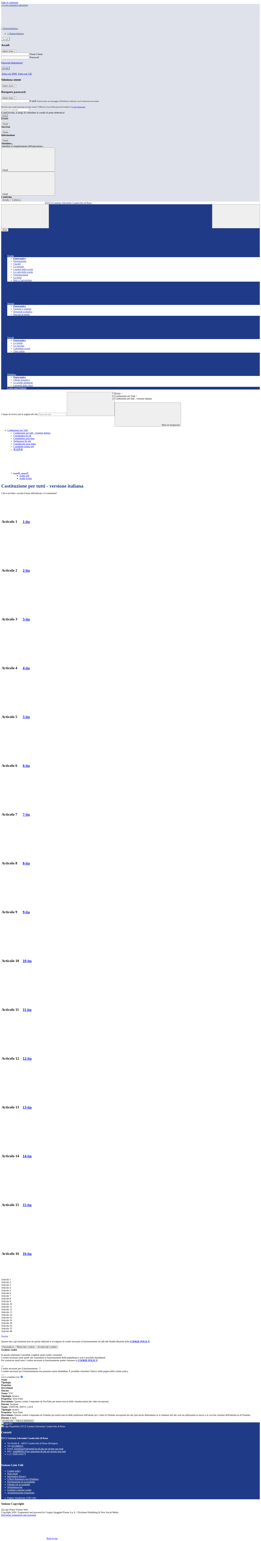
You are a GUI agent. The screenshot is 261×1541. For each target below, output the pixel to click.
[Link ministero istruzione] (14, 5)
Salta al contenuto (9, 2)
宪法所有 (18, 449)
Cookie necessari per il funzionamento (19, 1368)
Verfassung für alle (22, 441)
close (4, 230)
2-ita (26, 570)
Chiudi (5, 124)
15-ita (27, 1205)
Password (34, 57)
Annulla (5, 200)
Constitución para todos (24, 444)
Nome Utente (36, 54)
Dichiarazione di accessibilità (21, 1482)
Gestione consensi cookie (19, 1490)
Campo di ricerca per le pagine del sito (19, 414)
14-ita (27, 1156)
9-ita (26, 912)
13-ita (27, 1107)
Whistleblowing (14, 1487)
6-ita (26, 766)
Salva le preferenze (24, 1421)
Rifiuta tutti (26, 1347)
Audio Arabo (25, 478)
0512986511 (17, 1446)
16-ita (27, 1254)
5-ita (26, 717)
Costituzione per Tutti (125, 396)
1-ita (26, 522)
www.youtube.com (10, 1377)
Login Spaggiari (78, 107)
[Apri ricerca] (236, 216)
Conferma (16, 200)
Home (118, 393)
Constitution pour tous (23, 438)
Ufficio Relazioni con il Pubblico (23, 1479)
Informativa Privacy (16, 1476)
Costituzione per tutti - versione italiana (31, 433)
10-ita (27, 961)
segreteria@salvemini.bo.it (38, 1448)
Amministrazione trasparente (20, 1492)
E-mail (33, 101)
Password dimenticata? (12, 62)
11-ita (27, 1010)
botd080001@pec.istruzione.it (39, 1451)
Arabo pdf (24, 475)
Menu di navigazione (170, 425)
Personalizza (8, 1347)
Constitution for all (22, 435)
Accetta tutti (47, 1347)
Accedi (5, 39)
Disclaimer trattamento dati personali (18, 1515)
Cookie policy (14, 1471)
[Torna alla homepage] (130, 203)
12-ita (27, 1058)
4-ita (26, 668)
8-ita (26, 863)
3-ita (26, 619)
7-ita (26, 814)
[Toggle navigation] (25, 216)
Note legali (12, 1473)
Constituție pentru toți (23, 446)
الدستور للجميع (21, 473)
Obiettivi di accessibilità (18, 1484)
